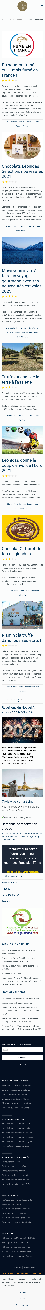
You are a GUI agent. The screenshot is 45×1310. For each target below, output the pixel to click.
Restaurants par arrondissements (17, 1200)
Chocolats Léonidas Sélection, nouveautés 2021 (22, 171)
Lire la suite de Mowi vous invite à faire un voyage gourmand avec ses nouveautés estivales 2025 (22, 332)
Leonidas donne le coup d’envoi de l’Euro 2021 (22, 465)
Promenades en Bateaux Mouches (17, 1251)
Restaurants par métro (12, 1204)
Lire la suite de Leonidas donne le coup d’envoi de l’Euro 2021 (22, 506)
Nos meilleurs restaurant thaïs (15, 1146)
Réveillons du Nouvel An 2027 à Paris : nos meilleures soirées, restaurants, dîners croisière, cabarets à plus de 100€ (22, 981)
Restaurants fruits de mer (13, 1170)
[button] (42, 6)
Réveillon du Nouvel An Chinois (16, 1107)
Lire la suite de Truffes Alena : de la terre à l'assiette (22, 417)
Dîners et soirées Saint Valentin (16, 1090)
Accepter (22, 1292)
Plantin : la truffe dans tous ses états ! (21, 638)
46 (37, 700)
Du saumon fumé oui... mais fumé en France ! (20, 70)
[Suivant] (41, 700)
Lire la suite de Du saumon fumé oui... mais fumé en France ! (22, 124)
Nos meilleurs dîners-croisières (16, 1208)
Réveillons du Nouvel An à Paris (16, 1085)
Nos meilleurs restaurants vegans (17, 1141)
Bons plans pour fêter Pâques (15, 1094)
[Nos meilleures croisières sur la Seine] (22, 783)
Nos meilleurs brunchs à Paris (15, 1179)
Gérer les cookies (22, 1305)
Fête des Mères (10, 894)
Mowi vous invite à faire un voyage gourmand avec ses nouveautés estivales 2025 (22, 281)
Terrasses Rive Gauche (12, 973)
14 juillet (6, 901)
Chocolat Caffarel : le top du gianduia (21, 551)
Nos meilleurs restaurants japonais (17, 1137)
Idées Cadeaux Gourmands (14, 763)
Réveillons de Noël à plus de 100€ (17, 754)
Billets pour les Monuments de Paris (18, 1238)
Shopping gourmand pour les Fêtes (17, 760)
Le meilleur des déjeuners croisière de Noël (20, 998)
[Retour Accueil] (23, 6)
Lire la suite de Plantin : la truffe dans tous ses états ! (22, 689)
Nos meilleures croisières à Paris (17, 1217)
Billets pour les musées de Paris (16, 1242)
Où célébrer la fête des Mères (15, 1099)
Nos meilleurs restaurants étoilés (17, 1256)
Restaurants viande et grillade (15, 1175)
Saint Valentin (10, 882)
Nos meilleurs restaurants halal (16, 1123)
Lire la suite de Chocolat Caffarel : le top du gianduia (22, 592)
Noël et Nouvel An (12, 876)
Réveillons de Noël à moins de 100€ (17, 757)
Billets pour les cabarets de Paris (17, 1247)
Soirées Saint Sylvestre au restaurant (18, 1003)
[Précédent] (4, 700)
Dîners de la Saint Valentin (14, 1213)
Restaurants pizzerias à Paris (15, 1166)
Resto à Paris (29, 1268)
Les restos (17, 1268)
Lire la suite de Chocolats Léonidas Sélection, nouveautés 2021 (22, 228)
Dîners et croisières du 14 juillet (16, 1103)
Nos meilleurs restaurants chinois (17, 1132)
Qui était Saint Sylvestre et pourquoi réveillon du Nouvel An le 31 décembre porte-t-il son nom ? (21, 1010)
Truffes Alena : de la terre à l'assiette (20, 379)
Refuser (23, 1298)
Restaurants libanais (11, 1161)
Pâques (6, 888)
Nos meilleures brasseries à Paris (17, 1184)
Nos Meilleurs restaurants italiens (17, 1128)
